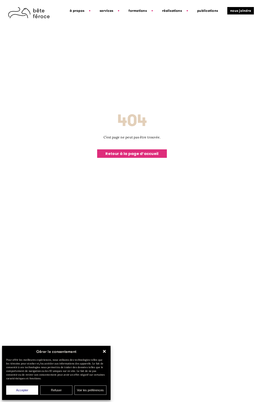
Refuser (56, 390)
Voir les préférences (90, 390)
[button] (104, 351)
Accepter (22, 390)
